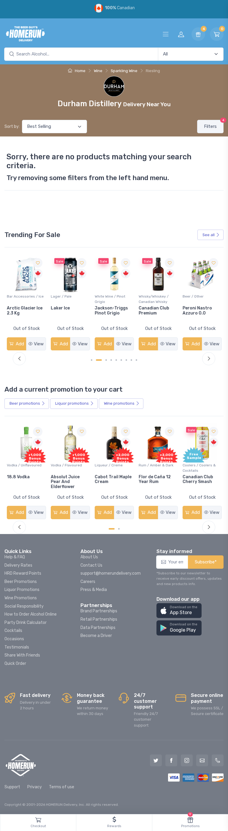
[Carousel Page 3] (106, 360)
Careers (87, 581)
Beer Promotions (20, 581)
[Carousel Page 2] (119, 529)
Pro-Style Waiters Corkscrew (201, 311)
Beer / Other (149, 296)
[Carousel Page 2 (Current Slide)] (99, 360)
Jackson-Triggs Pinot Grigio (67, 311)
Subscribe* (206, 562)
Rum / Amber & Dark (112, 465)
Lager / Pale (17, 296)
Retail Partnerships (98, 619)
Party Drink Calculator (25, 622)
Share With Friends (22, 655)
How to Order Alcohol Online (30, 614)
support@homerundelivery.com (110, 573)
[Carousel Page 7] (126, 360)
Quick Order (15, 663)
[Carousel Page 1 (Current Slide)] (112, 529)
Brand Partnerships (98, 611)
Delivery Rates (18, 565)
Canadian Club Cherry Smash (154, 479)
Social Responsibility (24, 606)
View (39, 344)
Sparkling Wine (124, 71)
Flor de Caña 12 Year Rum (111, 479)
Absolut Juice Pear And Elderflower (21, 482)
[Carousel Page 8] (131, 360)
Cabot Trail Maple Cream (69, 479)
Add (19, 344)
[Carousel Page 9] (136, 360)
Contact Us (91, 565)
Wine (98, 71)
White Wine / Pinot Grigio (66, 299)
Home (80, 71)
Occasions (14, 638)
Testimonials (16, 647)
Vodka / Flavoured (22, 465)
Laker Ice (16, 308)
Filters (214, 124)
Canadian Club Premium (110, 311)
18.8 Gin (191, 476)
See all (208, 235)
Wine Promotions (20, 597)
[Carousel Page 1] (91, 360)
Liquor (72, 403)
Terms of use (61, 786)
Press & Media (93, 589)
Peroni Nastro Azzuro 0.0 (153, 311)
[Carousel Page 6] (121, 360)
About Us (89, 557)
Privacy (34, 786)
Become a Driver (96, 635)
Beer (25, 403)
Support (12, 786)
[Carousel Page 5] (116, 360)
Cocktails (13, 630)
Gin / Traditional (196, 465)
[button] (179, 610)
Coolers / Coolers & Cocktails (155, 468)
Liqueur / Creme (65, 465)
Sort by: (12, 126)
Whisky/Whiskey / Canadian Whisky (110, 299)
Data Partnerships (97, 627)
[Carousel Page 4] (111, 360)
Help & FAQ (14, 557)
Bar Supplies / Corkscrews (195, 299)
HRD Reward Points (22, 573)
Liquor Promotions (21, 589)
